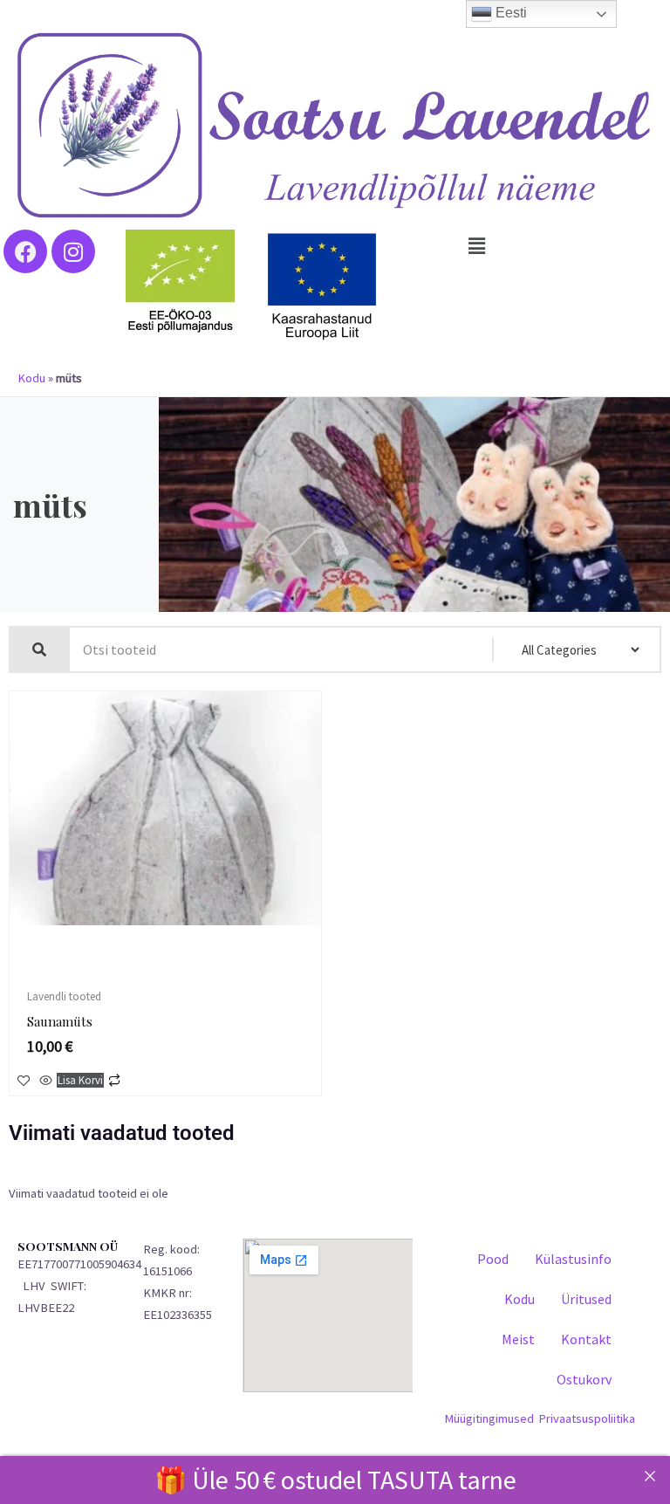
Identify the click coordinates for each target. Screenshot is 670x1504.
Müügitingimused (489, 1418)
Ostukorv (584, 1379)
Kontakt (586, 1339)
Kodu (31, 378)
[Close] (650, 1476)
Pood (493, 1258)
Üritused (586, 1299)
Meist (518, 1339)
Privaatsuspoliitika (586, 1418)
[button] (477, 246)
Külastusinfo (573, 1258)
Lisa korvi (80, 1080)
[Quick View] (46, 1081)
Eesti (509, 12)
